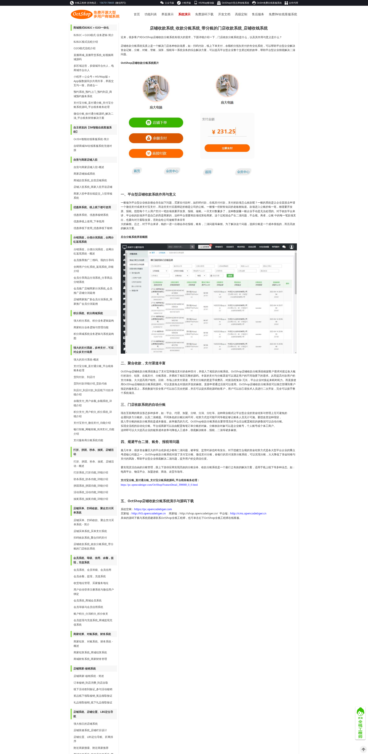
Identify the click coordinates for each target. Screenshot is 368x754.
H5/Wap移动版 (206, 2)
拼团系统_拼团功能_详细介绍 (91, 485)
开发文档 (224, 14)
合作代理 (293, 2)
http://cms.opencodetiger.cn (248, 513)
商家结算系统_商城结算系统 (90, 652)
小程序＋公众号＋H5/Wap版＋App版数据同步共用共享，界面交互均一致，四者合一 (94, 81)
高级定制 (241, 14)
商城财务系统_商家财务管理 (90, 659)
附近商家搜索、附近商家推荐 (91, 748)
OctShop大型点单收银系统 (235, 2)
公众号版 (169, 2)
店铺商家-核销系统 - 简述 (89, 676)
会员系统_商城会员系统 (88, 600)
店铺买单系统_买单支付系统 (90, 531)
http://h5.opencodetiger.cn (149, 513)
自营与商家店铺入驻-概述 (89, 167)
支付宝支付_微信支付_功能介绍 (92, 423)
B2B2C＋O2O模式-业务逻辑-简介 (94, 35)
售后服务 (258, 14)
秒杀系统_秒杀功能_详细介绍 (91, 479)
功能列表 (151, 14)
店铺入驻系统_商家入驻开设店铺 (93, 187)
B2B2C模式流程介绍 (86, 42)
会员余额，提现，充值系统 (90, 576)
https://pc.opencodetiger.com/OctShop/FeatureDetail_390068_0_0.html (159, 484)
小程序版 (186, 2)
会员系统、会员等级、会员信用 (92, 570)
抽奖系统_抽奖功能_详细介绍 (91, 499)
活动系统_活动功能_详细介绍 (91, 492)
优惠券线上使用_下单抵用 (89, 221)
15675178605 (106, 2)
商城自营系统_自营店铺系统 (90, 180)
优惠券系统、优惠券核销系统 (91, 215)
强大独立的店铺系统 (86, 723)
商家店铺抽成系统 (84, 173)
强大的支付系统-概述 (86, 359)
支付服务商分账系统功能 (88, 440)
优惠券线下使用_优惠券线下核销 (93, 228)
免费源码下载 (204, 14)
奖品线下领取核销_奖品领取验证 (93, 695)
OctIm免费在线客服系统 (269, 2)
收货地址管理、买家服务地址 (91, 583)
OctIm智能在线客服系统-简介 (91, 139)
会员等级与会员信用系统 (88, 607)
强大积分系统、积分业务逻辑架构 (94, 320)
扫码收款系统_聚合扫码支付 (90, 537)
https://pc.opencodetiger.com (153, 509)
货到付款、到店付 (84, 377)
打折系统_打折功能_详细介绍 (91, 472)
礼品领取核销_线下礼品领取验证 (93, 702)
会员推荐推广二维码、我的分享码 (94, 260)
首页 (137, 14)
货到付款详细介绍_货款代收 (90, 383)
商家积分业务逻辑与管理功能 (91, 327)
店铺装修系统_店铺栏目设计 (90, 730)
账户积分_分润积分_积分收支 (91, 613)
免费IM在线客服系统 (283, 14)
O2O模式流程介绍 (84, 48)
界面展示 (167, 14)
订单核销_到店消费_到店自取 (91, 682)
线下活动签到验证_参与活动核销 (93, 689)
